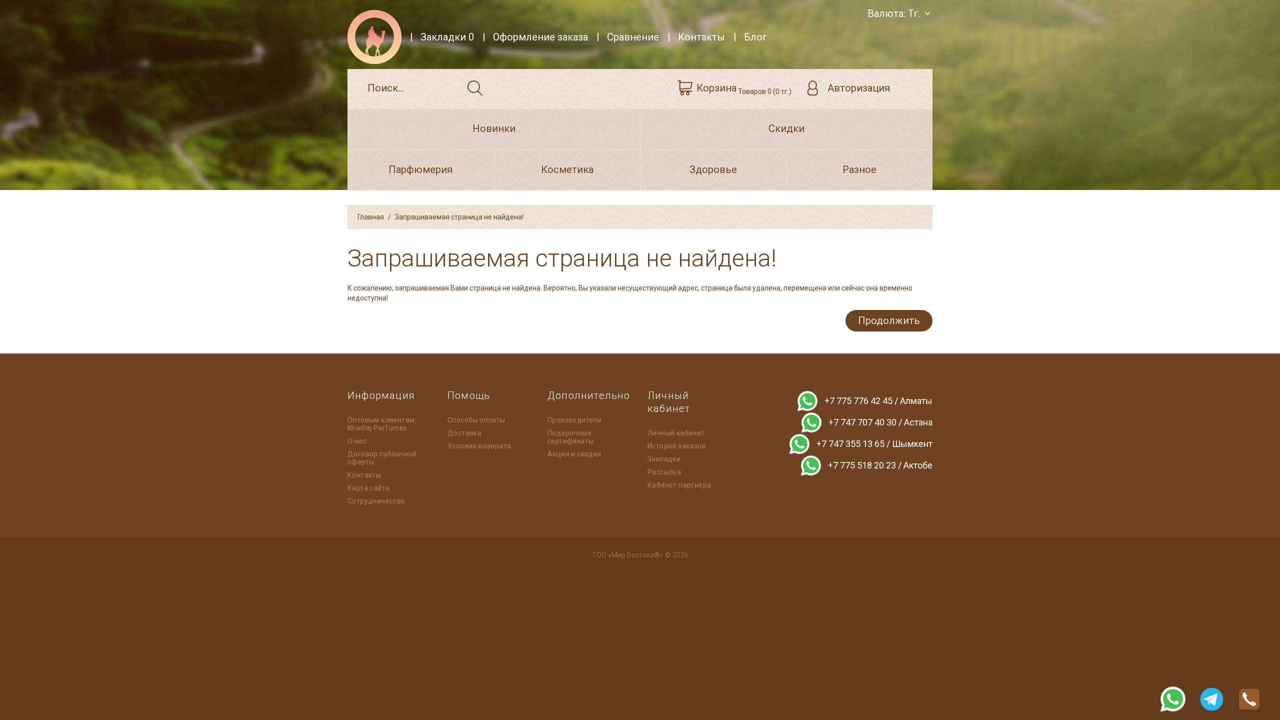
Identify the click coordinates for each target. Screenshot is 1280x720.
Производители (575, 420)
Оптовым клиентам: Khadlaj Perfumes (382, 424)
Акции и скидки (575, 454)
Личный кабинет (676, 433)
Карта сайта (369, 488)
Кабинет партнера (679, 485)
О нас (357, 441)
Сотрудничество (377, 501)
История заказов (677, 446)
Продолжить (889, 320)
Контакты (364, 475)
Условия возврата (479, 446)
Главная (371, 217)
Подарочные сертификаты (571, 437)
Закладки (664, 459)
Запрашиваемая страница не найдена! (459, 217)
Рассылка (664, 472)
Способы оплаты (477, 420)
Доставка (465, 433)
